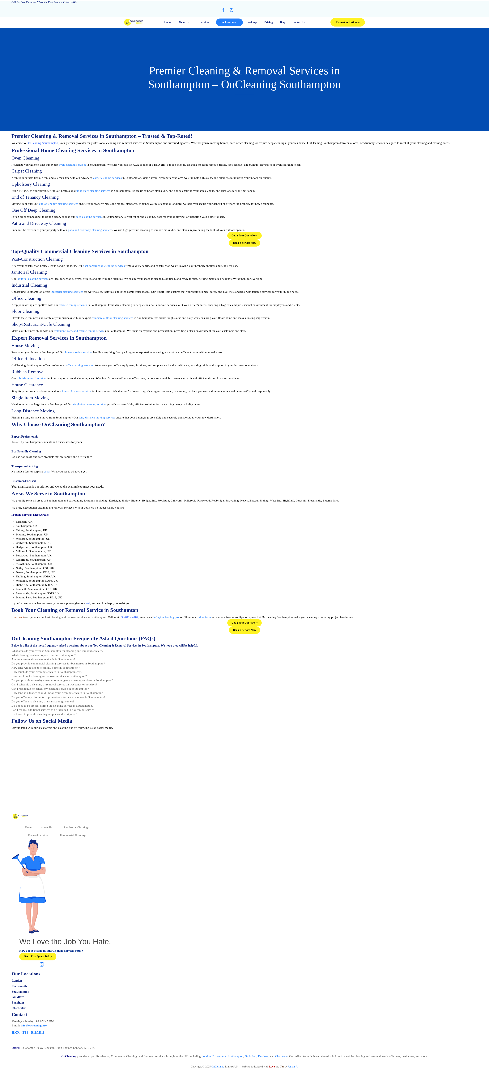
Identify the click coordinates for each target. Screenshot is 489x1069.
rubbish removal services (32, 378)
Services (204, 22)
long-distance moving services (97, 417)
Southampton (235, 1056)
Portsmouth (219, 1056)
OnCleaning (217, 1066)
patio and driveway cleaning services (90, 229)
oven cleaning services (72, 164)
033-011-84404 (129, 617)
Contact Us (298, 22)
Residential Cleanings (76, 827)
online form (204, 617)
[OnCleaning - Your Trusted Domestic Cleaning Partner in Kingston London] (133, 22)
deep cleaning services (89, 216)
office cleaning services (73, 304)
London (206, 1056)
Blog (282, 22)
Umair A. (293, 1066)
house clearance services (76, 391)
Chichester (281, 1056)
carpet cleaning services (107, 177)
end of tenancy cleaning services (58, 203)
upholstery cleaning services (93, 190)
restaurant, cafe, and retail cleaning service (79, 330)
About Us (183, 22)
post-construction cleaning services (104, 265)
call (88, 603)
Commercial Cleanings (73, 835)
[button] (347, 22)
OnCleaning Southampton (42, 143)
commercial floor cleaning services (112, 317)
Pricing (268, 22)
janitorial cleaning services (33, 278)
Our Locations (227, 22)
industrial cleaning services (67, 291)
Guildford (251, 1056)
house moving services (78, 352)
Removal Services (38, 835)
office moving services (79, 365)
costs (47, 471)
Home (167, 22)
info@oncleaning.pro (34, 1025)
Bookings (252, 22)
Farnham (263, 1056)
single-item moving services (90, 404)
